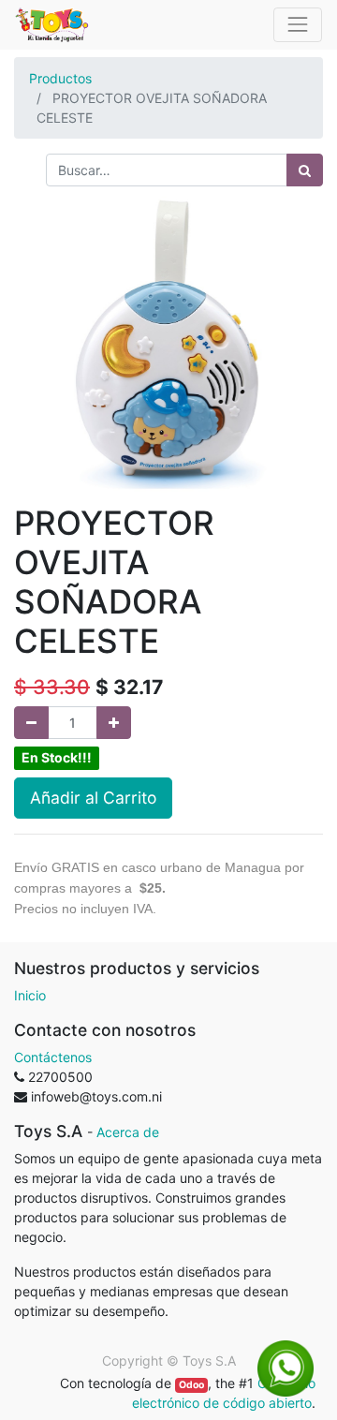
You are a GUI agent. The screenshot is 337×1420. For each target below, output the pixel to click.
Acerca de (127, 1132)
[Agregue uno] (113, 722)
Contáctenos (53, 1057)
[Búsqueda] (304, 170)
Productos (60, 78)
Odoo (191, 1385)
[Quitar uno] (31, 722)
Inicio (30, 995)
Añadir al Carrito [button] (93, 797)
